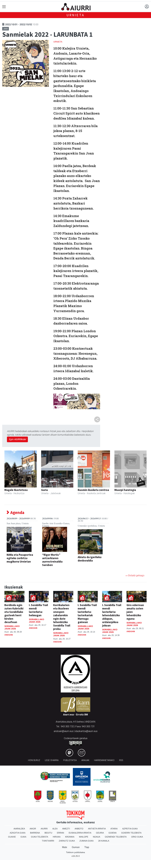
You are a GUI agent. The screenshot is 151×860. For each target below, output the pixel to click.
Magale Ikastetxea (16, 490)
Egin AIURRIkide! (17, 439)
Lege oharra (52, 760)
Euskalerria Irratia (80, 833)
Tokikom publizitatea (75, 852)
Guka (23, 837)
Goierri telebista (131, 833)
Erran (60, 833)
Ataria (114, 828)
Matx (64, 847)
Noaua (96, 837)
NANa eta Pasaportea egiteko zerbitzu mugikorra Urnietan (20, 558)
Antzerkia (48, 569)
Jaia (5, 29)
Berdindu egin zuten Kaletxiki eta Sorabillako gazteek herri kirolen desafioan (13, 613)
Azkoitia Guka (17, 833)
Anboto (79, 828)
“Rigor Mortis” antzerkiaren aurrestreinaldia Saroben (52, 560)
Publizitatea (70, 760)
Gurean (76, 847)
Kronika (69, 837)
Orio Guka (137, 837)
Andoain (8, 635)
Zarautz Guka (67, 841)
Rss (121, 760)
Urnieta (75, 15)
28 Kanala (103, 841)
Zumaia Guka (86, 841)
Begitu (48, 833)
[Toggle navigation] (4, 6)
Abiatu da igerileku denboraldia (89, 558)
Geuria (100, 833)
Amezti (66, 828)
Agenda (16, 512)
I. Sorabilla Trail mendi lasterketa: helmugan (38, 610)
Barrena (35, 833)
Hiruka (56, 837)
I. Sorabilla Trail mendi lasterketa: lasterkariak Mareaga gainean (87, 613)
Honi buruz (34, 760)
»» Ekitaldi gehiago (134, 575)
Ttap (86, 847)
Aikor (33, 828)
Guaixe (12, 837)
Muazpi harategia (125, 490)
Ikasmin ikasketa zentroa (93, 490)
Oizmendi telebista (116, 837)
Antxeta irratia (97, 828)
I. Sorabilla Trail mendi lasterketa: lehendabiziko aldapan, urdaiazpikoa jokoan (111, 615)
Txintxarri (48, 841)
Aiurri (44, 828)
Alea (55, 828)
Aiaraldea (19, 828)
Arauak (85, 760)
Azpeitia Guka (130, 828)
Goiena (112, 833)
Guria (44, 490)
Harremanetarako (104, 760)
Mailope (83, 837)
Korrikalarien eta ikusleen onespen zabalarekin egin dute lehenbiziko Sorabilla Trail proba (61, 617)
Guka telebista (39, 837)
